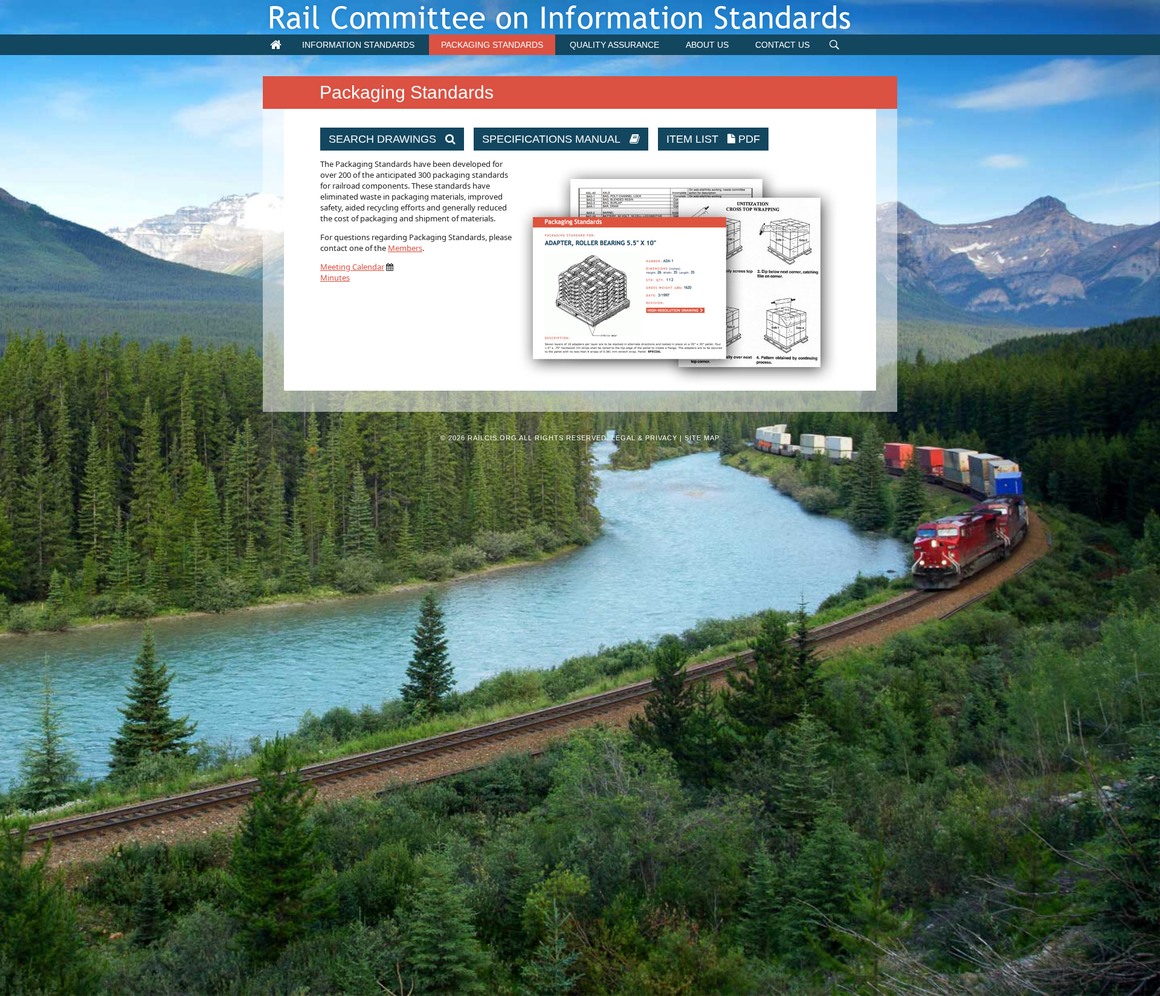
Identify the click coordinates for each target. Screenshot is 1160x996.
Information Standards (358, 45)
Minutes (335, 277)
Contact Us (782, 45)
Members (405, 247)
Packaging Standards (492, 45)
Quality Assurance (614, 45)
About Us (707, 45)
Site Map (702, 437)
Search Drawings (387, 139)
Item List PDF (713, 139)
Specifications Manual (556, 139)
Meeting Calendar (352, 266)
